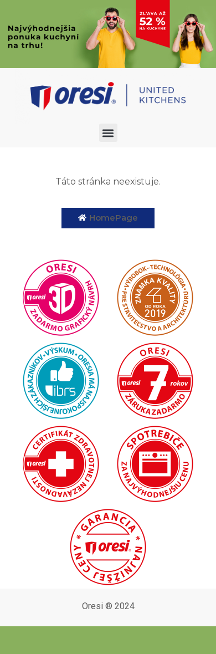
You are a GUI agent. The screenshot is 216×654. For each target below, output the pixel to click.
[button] (108, 133)
